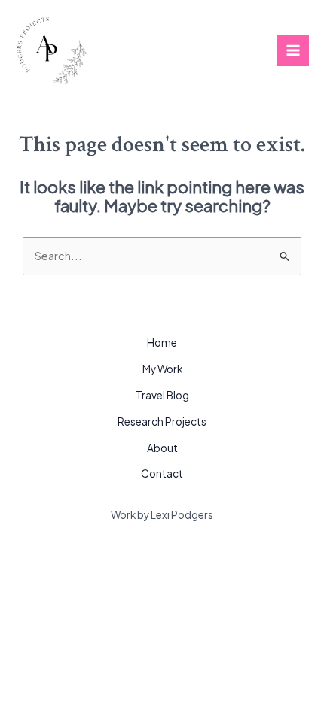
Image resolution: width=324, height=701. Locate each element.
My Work (162, 369)
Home (162, 342)
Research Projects (162, 421)
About (162, 448)
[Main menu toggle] (293, 50)
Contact (162, 473)
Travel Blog (162, 395)
